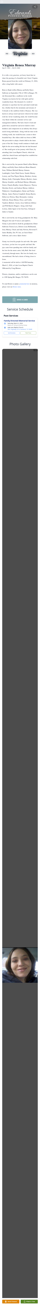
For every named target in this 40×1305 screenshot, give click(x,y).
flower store (17, 287)
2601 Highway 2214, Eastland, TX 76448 (20, 329)
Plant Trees (28, 333)
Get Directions (11, 333)
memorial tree (24, 284)
